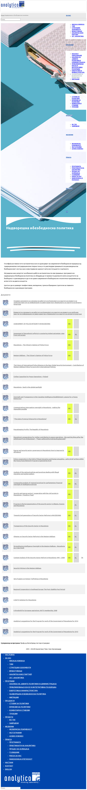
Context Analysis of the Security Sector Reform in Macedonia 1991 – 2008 (39, 558)
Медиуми (69, 134)
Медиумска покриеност (20, 729)
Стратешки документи (20, 668)
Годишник (76, 174)
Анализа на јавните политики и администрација (33, 684)
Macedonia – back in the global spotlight (28, 387)
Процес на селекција (19, 749)
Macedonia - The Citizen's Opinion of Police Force (31, 345)
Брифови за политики (19, 707)
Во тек (74, 124)
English (8, 769)
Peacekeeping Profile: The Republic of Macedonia (31, 429)
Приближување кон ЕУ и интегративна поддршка (32, 687)
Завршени (75, 126)
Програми (69, 45)
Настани (9, 762)
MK (69, 324)
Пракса (68, 157)
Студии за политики (19, 703)
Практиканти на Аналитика (22, 746)
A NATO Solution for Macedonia (25, 600)
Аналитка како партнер (20, 674)
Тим (73, 26)
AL (76, 334)
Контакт (69, 200)
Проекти (9, 717)
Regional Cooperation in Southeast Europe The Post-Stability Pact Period (39, 589)
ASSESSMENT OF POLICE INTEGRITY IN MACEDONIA (32, 324)
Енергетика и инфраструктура (23, 691)
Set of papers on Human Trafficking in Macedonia (31, 579)
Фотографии (77, 147)
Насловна (10, 655)
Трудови (75, 107)
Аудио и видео (77, 148)
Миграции (75, 79)
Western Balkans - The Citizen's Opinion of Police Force (33, 355)
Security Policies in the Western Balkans (27, 568)
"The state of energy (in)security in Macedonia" (30, 419)
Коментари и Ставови (19, 710)
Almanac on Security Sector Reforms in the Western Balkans (34, 536)
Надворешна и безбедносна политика (77, 75)
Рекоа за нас (76, 176)
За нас (68, 15)
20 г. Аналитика (78, 36)
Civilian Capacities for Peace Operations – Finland (31, 376)
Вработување (77, 31)
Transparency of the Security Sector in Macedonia (31, 526)
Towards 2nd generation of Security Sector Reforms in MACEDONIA (37, 515)
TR (82, 558)
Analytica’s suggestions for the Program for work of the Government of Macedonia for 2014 (46, 621)
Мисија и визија (78, 24)
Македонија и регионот (20, 759)
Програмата (76, 166)
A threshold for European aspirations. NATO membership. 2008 (35, 610)
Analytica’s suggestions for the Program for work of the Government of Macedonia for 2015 (46, 632)
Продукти (70, 88)
